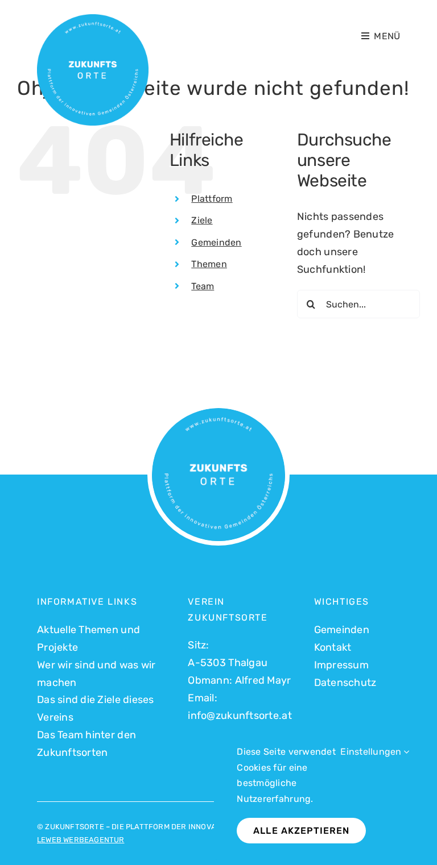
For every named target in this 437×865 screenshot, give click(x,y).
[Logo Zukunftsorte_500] (93, 19)
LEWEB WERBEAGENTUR (81, 839)
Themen (209, 264)
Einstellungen (372, 751)
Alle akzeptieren (301, 830)
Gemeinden (216, 242)
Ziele (201, 220)
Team (202, 286)
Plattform (211, 198)
